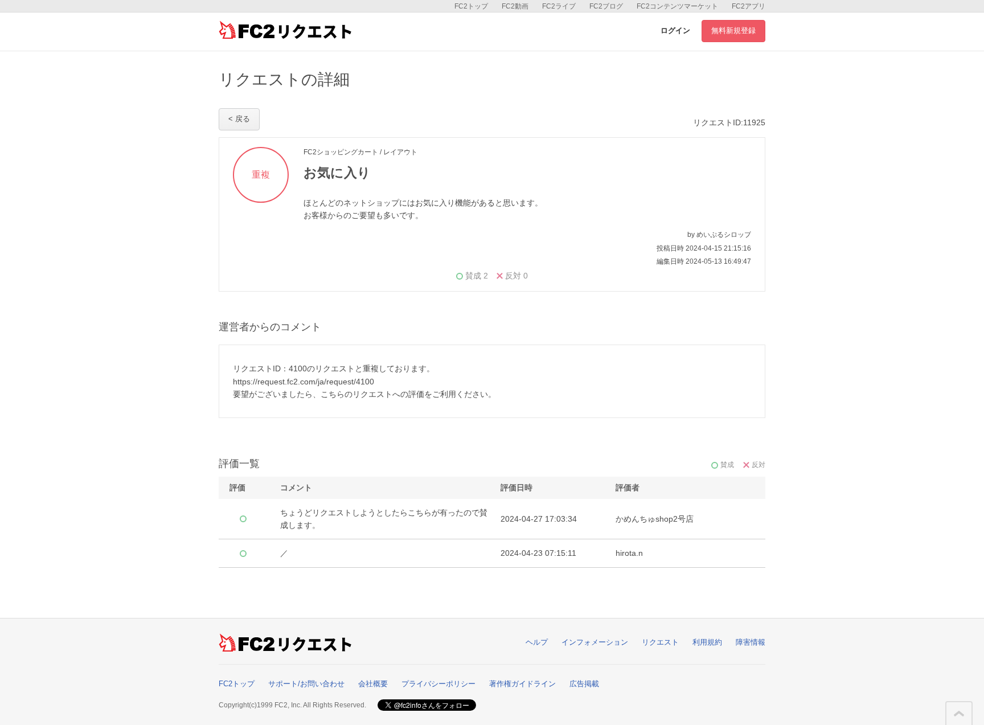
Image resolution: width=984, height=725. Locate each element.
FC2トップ (471, 6)
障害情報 (750, 642)
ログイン (675, 30)
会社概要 (373, 683)
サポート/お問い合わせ (306, 683)
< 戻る (239, 118)
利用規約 (707, 642)
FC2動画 (515, 6)
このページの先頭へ (958, 713)
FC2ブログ (606, 6)
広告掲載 (584, 683)
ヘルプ (537, 642)
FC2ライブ (559, 6)
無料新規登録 (733, 30)
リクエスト (660, 642)
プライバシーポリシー (438, 683)
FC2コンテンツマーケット (677, 6)
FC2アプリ (748, 6)
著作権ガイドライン (522, 683)
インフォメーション (594, 642)
